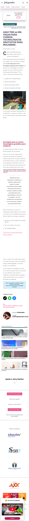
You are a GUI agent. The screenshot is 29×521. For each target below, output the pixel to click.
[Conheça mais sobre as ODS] (14, 497)
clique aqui (22, 214)
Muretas (8, 7)
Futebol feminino (15, 7)
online (20, 305)
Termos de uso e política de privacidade (14, 415)
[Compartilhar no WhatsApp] (9, 298)
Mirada (23, 7)
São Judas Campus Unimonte (19, 16)
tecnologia (6, 307)
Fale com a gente (14, 399)
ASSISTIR (12, 518)
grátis (10, 305)
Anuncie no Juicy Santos (14, 394)
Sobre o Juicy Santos (14, 404)
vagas (12, 307)
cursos (5, 305)
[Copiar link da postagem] (5, 298)
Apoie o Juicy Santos (14, 409)
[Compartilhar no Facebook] (14, 298)
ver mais (25, 326)
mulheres (15, 305)
